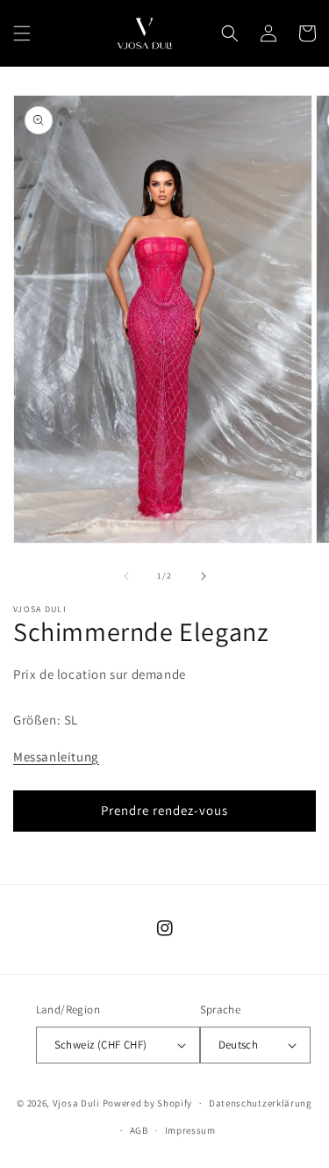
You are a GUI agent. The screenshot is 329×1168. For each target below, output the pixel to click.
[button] (22, 33)
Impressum (190, 1130)
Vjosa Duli (76, 1103)
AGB (139, 1130)
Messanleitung (56, 756)
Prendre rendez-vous (164, 810)
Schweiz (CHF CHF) (100, 1044)
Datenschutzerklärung (260, 1103)
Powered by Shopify (148, 1103)
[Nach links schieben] (126, 576)
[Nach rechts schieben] (203, 576)
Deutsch (238, 1044)
